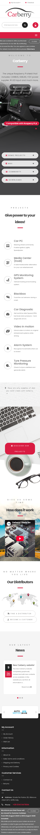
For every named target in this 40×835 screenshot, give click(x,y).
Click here (31, 49)
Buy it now (21, 93)
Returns (6, 784)
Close (34, 41)
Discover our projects (21, 449)
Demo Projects (16, 155)
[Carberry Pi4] (20, 103)
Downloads (15, 180)
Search (25, 25)
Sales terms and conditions (13, 759)
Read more (26, 687)
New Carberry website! (23, 665)
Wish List (6, 742)
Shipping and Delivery (11, 763)
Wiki (10, 163)
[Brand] (20, 712)
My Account (8, 734)
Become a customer (21, 619)
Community (14, 172)
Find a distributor (20, 614)
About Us (6, 755)
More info (21, 87)
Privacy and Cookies (11, 766)
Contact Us (7, 780)
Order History (8, 738)
